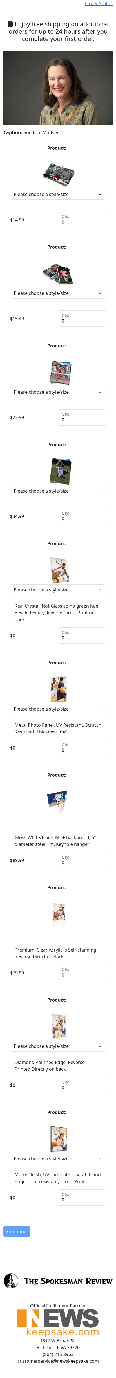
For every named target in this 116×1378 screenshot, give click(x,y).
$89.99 (17, 860)
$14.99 (17, 220)
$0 (12, 635)
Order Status (99, 3)
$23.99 (17, 417)
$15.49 (17, 318)
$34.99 (17, 516)
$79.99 (17, 973)
